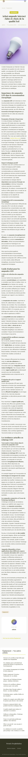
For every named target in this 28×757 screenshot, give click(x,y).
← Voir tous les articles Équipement (11, 638)
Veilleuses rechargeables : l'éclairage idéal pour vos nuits (13, 714)
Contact (19, 748)
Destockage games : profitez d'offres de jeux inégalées (13, 694)
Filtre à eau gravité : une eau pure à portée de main (12, 724)
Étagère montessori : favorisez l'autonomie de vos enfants (11, 675)
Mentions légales (11, 748)
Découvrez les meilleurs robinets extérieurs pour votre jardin (12, 685)
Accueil (3, 8)
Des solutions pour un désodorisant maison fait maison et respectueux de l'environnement (13, 664)
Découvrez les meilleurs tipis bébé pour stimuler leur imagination (13, 658)
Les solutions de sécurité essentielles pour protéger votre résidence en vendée (14, 729)
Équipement (9, 8)
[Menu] (25, 1)
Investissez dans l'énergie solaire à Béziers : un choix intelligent (12, 690)
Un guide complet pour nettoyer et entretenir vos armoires (12, 709)
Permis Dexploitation (14, 743)
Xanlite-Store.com (15, 138)
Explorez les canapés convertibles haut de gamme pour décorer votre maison (13, 699)
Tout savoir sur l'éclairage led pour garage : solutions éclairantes (12, 680)
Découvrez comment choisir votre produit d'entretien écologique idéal (12, 704)
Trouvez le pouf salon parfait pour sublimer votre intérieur (12, 719)
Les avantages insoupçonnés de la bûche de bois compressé (13, 670)
